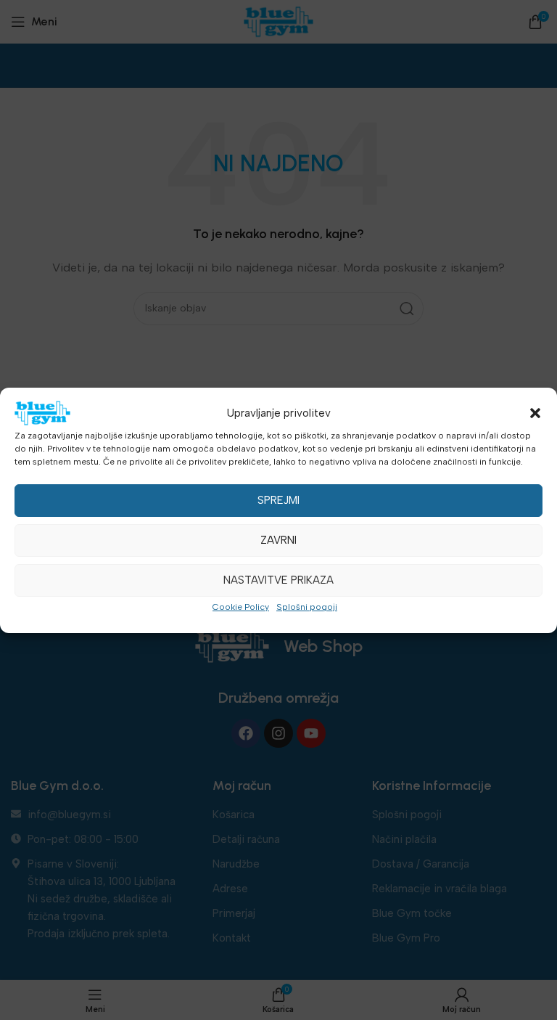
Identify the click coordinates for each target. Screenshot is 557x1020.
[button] (535, 413)
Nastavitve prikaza (278, 580)
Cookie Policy (241, 607)
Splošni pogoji (306, 607)
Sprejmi (278, 500)
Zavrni (278, 540)
